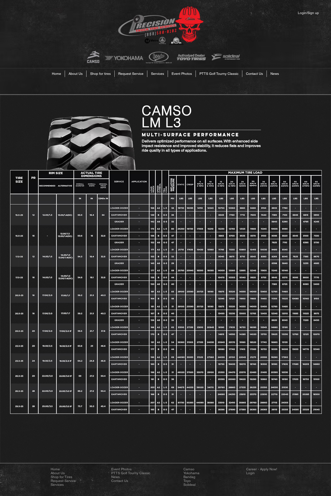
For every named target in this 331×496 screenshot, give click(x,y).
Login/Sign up (308, 13)
